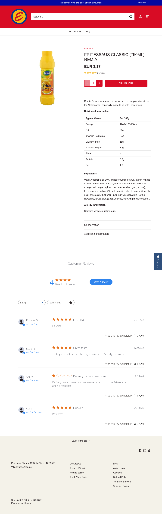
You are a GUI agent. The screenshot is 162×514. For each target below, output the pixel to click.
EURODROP (35, 500)
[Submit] (130, 16)
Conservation (91, 225)
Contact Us (75, 463)
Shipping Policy (121, 486)
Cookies (117, 472)
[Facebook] (140, 450)
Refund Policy (120, 477)
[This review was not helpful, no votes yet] (140, 335)
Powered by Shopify (21, 503)
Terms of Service (78, 468)
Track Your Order (78, 477)
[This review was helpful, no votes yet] (135, 335)
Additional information (96, 233)
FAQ (115, 463)
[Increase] (99, 83)
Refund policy (77, 472)
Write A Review (101, 281)
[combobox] (32, 302)
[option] (44, 76)
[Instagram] (144, 450)
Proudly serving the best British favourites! (81, 2)
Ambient (88, 48)
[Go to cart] (147, 16)
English (142, 3)
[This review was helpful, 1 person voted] (135, 364)
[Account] (140, 16)
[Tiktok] (149, 450)
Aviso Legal (119, 468)
